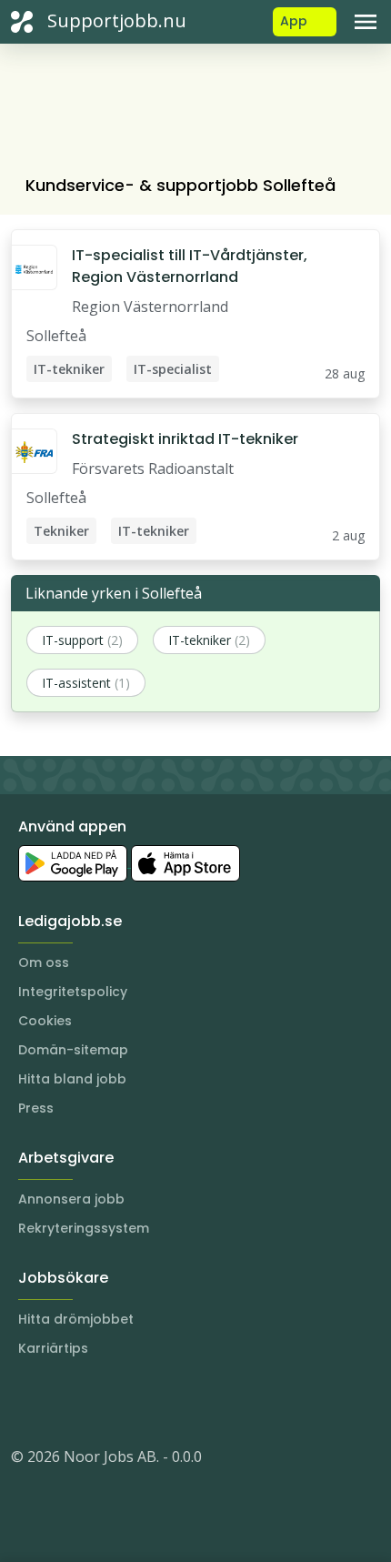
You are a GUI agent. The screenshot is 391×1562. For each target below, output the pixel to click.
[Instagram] (25, 1401)
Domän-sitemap (73, 1050)
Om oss (43, 962)
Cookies (45, 1021)
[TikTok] (134, 1401)
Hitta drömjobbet (76, 1319)
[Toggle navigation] (365, 21)
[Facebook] (98, 1401)
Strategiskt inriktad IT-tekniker (185, 438)
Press (36, 1108)
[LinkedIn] (61, 1401)
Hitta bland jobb (72, 1079)
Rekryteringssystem (83, 1228)
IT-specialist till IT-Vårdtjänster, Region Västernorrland (189, 266)
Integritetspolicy (72, 992)
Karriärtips (53, 1348)
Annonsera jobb (71, 1199)
